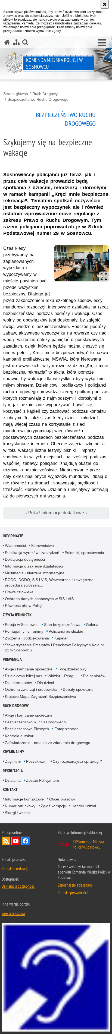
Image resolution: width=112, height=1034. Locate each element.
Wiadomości (15, 545)
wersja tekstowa (13, 913)
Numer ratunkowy (20, 806)
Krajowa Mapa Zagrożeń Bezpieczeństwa (40, 696)
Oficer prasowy (62, 799)
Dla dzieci (45, 682)
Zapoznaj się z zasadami (75, 885)
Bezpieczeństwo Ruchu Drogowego (38, 99)
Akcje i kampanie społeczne (28, 669)
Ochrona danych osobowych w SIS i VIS (39, 599)
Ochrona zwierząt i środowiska (31, 689)
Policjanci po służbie (66, 631)
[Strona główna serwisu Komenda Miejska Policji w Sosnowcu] (7, 42)
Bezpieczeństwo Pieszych (27, 729)
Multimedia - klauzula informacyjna (34, 573)
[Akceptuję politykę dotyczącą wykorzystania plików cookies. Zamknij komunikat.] (105, 4)
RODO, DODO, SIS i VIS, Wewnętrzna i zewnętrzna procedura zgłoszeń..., (49, 582)
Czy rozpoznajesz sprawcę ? (77, 761)
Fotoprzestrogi (66, 729)
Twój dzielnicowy (72, 669)
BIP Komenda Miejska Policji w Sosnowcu (88, 844)
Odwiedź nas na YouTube (15, 841)
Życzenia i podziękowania (27, 638)
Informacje (13, 536)
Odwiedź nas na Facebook (25, 841)
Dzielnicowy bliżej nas (23, 676)
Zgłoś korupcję (53, 806)
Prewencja (12, 659)
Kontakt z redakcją (15, 868)
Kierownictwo (42, 545)
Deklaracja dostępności (25, 559)
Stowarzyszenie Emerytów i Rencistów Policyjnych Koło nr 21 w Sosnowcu (54, 647)
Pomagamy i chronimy (24, 631)
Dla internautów (18, 682)
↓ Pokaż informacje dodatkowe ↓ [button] (56, 512)
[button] (102, 43)
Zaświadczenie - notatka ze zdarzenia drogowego (47, 742)
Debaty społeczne (78, 689)
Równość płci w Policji (23, 605)
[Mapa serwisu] (16, 42)
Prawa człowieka (19, 592)
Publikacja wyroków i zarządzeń (32, 552)
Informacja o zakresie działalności (34, 566)
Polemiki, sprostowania (84, 552)
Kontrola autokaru (20, 736)
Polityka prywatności (73, 892)
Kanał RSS (6, 841)
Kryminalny (13, 752)
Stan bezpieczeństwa (62, 624)
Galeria (92, 624)
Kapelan (61, 638)
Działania (13, 780)
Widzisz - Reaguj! (62, 676)
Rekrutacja (13, 771)
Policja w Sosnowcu (22, 624)
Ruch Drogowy (45, 94)
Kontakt (10, 789)
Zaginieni (13, 761)
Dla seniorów (94, 676)
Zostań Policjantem (42, 780)
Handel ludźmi (83, 806)
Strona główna (15, 94)
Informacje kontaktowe (24, 799)
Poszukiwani (36, 761)
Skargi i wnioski (18, 813)
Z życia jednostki (18, 615)
